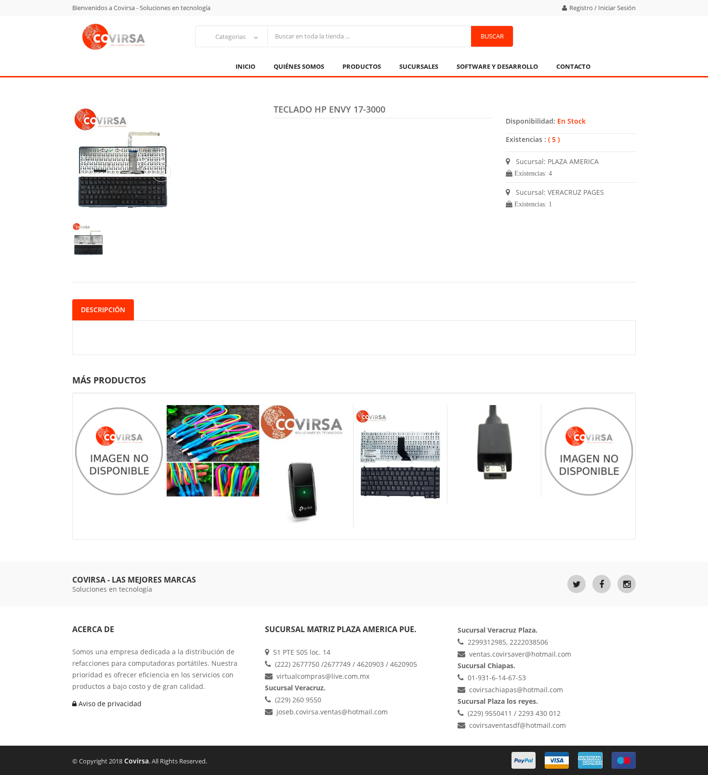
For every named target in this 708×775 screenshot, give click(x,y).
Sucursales (418, 66)
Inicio (245, 66)
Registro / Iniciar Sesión (602, 7)
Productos (361, 66)
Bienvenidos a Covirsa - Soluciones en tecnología (141, 7)
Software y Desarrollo (497, 66)
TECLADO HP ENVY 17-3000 (329, 109)
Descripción (103, 309)
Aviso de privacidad (109, 703)
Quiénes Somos (299, 66)
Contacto (573, 66)
